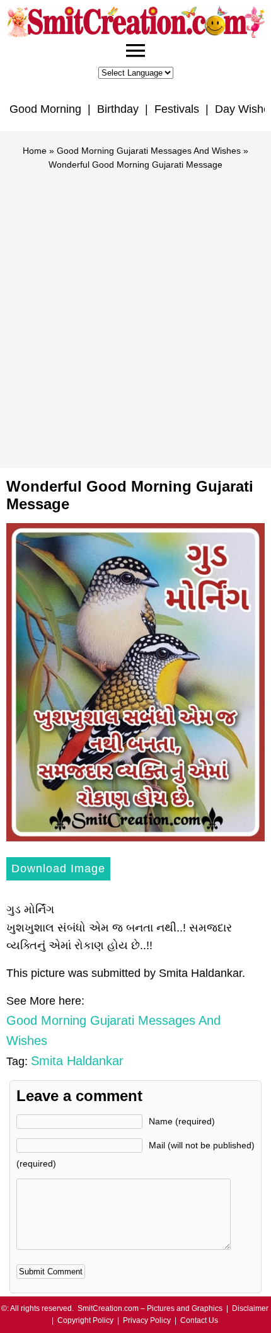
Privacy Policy (147, 1320)
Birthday (118, 109)
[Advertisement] (135, 313)
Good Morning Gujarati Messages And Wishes (149, 151)
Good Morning (45, 109)
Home (35, 151)
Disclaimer (250, 1308)
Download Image (58, 868)
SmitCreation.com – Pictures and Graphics (150, 1308)
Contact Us (199, 1320)
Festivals (176, 109)
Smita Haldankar (77, 1061)
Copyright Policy (85, 1320)
